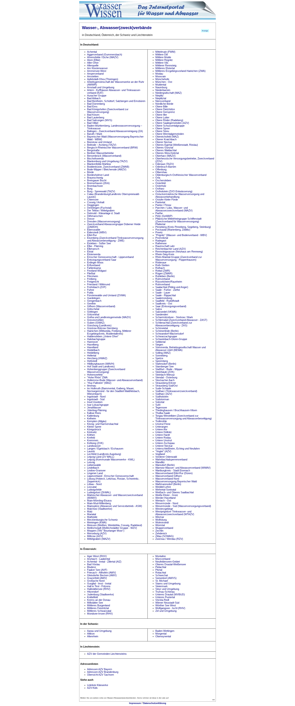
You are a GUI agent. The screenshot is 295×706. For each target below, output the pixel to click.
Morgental (160, 633)
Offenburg (160, 169)
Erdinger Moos (95, 262)
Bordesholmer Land (98, 175)
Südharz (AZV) (163, 394)
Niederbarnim (162, 90)
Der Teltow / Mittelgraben (101, 210)
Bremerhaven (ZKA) (98, 183)
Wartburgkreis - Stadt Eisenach (172, 470)
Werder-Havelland (165, 497)
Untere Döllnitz (163, 432)
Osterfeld (160, 183)
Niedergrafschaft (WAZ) (168, 92)
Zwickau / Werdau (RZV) (169, 539)
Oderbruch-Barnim (165, 166)
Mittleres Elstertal (165, 68)
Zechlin (159, 530)
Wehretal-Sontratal (165, 489)
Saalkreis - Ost (163, 303)
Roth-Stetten (162, 265)
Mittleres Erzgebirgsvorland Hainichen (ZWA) (180, 71)
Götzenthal (93, 314)
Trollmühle (161, 421)
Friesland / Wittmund (98, 284)
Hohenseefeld (94, 374)
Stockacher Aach (164, 380)
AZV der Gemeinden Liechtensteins (107, 653)
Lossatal (91, 487)
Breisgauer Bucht (96, 180)
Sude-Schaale (163, 388)
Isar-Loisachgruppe (98, 404)
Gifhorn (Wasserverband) (101, 306)
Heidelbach (93, 350)
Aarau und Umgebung (99, 631)
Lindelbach (93, 467)
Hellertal (91, 355)
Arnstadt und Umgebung (100, 87)
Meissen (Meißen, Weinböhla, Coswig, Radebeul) (114, 525)
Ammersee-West (96, 71)
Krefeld (91, 437)
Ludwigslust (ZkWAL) (99, 492)
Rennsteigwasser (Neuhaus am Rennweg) (179, 251)
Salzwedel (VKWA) (166, 311)
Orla (157, 177)
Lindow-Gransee (96, 470)
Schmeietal (161, 328)
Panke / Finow (163, 205)
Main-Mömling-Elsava (99, 500)
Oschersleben (163, 180)
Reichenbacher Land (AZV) (170, 248)
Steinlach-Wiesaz (165, 374)
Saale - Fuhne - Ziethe (167, 290)
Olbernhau (161, 172)
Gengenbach (94, 300)
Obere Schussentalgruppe (170, 125)
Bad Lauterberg (95, 117)
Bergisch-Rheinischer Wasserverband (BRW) (112, 147)
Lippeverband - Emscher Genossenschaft (110, 476)
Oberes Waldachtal (166, 150)
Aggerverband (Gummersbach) (104, 54)
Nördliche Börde (164, 103)
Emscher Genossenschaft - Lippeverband (110, 257)
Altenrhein (92, 636)
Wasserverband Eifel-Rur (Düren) (174, 473)
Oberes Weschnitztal (167, 153)
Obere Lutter (162, 117)
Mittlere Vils (161, 62)
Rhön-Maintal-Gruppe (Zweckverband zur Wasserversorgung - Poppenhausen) (178, 258)
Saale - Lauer (162, 292)
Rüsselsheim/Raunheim (168, 281)
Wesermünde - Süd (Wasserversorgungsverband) (183, 506)
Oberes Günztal (164, 147)
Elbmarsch (93, 248)
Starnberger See (164, 366)
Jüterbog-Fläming (97, 410)
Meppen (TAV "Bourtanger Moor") (105, 530)
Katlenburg (93, 415)
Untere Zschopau (165, 443)
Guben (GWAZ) (95, 322)
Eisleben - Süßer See (99, 243)
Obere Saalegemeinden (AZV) (172, 123)
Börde (90, 172)
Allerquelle (93, 65)
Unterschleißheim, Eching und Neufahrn (177, 448)
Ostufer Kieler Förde (166, 199)
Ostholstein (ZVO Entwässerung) (173, 191)
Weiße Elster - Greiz (166, 495)
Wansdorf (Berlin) (165, 465)
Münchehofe (162, 79)
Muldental (160, 84)
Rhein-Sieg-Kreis (164, 254)
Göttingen (92, 311)
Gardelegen (93, 298)
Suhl (157, 404)
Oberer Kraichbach (166, 139)
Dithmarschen (95, 216)
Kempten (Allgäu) (96, 421)
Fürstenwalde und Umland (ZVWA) (106, 295)
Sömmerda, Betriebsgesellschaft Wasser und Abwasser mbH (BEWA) (180, 348)
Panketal (160, 202)
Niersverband (162, 101)
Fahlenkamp (94, 268)
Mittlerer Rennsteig (165, 65)
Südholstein (161, 396)
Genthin (91, 303)
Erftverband (93, 265)
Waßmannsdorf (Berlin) (168, 484)
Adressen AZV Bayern (99, 669)
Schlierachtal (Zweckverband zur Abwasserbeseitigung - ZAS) (173, 324)
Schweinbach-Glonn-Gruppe (171, 339)
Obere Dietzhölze (165, 109)
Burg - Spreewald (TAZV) (101, 191)
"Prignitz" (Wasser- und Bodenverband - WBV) (181, 235)
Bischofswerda (95, 158)
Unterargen (161, 426)
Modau (159, 73)
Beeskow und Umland (99, 142)
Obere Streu (162, 131)
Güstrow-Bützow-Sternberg (102, 328)
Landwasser (94, 445)
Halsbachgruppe (96, 339)
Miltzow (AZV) (95, 536)
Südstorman (162, 399)
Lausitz (91, 451)
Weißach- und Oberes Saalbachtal (174, 492)
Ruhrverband (162, 279)
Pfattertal (160, 224)
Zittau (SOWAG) (164, 536)
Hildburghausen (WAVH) (100, 363)
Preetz (159, 232)
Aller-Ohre (93, 62)
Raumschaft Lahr (165, 246)
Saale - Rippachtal (165, 295)
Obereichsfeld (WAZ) (167, 136)
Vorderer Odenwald (166, 456)
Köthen (91, 435)
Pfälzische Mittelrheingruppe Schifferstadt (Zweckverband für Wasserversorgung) (178, 220)
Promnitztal (161, 238)
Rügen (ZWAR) (163, 273)
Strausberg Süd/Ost (166, 385)
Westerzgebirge (164, 508)
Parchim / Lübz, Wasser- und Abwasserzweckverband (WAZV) (174, 209)
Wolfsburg (161, 519)
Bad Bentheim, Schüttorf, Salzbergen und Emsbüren (116, 101)
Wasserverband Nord (167, 478)
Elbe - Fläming (95, 246)
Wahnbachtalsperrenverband (171, 459)
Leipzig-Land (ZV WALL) (100, 456)
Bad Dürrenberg (96, 103)
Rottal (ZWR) (162, 270)
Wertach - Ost (163, 500)
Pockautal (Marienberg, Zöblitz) (172, 229)
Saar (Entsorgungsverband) (170, 306)
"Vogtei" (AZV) (163, 451)
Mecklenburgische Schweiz (102, 519)
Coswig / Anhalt (95, 202)
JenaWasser (94, 407)
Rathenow (161, 243)
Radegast (160, 240)
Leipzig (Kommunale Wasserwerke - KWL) (111, 459)
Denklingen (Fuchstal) (99, 207)
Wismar (159, 517)
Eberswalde (93, 229)
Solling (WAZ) (163, 352)
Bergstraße (93, 150)
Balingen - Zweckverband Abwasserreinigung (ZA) (115, 131)
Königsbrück (94, 429)
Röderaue (160, 262)
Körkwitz (92, 432)
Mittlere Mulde (163, 57)
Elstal (90, 251)
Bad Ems (92, 106)
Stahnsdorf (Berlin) (165, 363)
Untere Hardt (162, 435)
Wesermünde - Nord (166, 503)
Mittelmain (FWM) (165, 51)
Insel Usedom (95, 402)
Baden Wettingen (164, 631)
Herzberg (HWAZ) (97, 358)
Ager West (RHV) (97, 556)
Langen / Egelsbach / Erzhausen (105, 448)
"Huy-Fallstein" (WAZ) (99, 383)
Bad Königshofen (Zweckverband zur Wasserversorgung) (107, 110)
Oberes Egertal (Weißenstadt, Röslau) (176, 144)
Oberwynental (163, 636)
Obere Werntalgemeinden (169, 134)
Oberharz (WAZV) (165, 155)
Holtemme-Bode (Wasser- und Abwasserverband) (115, 380)
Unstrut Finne (162, 424)
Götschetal (93, 309)
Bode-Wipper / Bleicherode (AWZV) (106, 169)
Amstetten (93, 76)
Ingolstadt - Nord (96, 396)
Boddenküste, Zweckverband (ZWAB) (108, 166)
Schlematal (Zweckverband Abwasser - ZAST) (181, 320)
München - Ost (163, 82)
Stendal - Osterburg (166, 377)
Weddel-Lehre (163, 487)
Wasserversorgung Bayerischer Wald (176, 481)
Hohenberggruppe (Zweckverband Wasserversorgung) (106, 370)
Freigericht (93, 281)
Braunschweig (95, 177)
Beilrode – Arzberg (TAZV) (101, 144)
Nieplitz (159, 95)
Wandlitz (160, 462)
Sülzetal (159, 402)
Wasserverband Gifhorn (168, 476)
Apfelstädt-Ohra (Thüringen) (102, 79)
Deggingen (93, 205)
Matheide (92, 517)
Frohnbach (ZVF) (96, 287)
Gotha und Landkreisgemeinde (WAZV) (109, 317)
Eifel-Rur (92, 235)
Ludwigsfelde (94, 489)
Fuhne (90, 290)
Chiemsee (93, 199)
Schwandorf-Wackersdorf (169, 333)
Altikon (91, 633)
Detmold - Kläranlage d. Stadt (103, 213)
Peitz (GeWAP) (163, 216)
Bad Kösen (93, 114)
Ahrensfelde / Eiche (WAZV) (102, 57)
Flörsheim (92, 276)
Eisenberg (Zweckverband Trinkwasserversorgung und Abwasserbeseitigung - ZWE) (115, 239)
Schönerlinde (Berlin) (167, 331)
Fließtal (91, 273)
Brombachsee (95, 186)
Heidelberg (93, 352)
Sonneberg (161, 355)
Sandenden (161, 314)
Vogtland (160, 454)
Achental (92, 51)
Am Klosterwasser (97, 68)
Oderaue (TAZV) (164, 164)
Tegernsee (161, 407)
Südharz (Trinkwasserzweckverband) (176, 391)
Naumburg (161, 87)
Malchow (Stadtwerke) (99, 508)
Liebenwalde (94, 465)
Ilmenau (91, 385)
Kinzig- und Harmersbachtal (102, 424)
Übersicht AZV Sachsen (100, 674)
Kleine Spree (94, 426)
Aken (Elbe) (93, 60)
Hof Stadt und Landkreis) (101, 366)
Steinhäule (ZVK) (164, 372)
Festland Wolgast (96, 270)
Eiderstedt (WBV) (97, 232)
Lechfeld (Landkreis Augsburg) (104, 454)
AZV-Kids (92, 688)
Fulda (90, 292)
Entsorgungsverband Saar (101, 259)
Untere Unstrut (163, 440)
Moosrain (160, 76)
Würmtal (160, 525)
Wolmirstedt (162, 522)
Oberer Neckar (163, 142)
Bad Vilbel (92, 123)
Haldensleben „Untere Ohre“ (102, 336)
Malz (90, 511)
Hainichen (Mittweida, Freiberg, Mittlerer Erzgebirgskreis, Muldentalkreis (109, 332)
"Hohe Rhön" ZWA (97, 377)
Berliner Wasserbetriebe (100, 153)
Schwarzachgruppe (166, 336)
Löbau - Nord (94, 484)
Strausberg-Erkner (165, 383)
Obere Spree (162, 128)
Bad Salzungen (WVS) (99, 120)
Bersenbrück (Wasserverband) (104, 155)
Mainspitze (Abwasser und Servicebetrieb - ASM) (114, 506)
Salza (158, 309)
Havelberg (93, 344)
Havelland (92, 347)
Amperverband (95, 73)
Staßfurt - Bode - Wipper (168, 369)
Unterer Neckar (164, 445)
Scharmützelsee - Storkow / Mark (174, 317)
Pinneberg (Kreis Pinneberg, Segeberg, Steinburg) (183, 227)
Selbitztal (160, 342)
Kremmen (92, 440)
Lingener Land (95, 473)
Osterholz (160, 186)
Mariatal (91, 514)
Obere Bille (161, 106)
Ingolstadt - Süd (95, 399)
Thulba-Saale (162, 413)
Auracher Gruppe (96, 95)
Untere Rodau (163, 437)
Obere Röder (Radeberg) (169, 120)
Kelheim (91, 418)
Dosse (90, 218)
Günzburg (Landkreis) (99, 325)
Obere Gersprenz (165, 112)
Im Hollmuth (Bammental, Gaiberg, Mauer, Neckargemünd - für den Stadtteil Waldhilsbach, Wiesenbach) (113, 391)
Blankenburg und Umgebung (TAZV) (107, 161)
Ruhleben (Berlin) (165, 276)
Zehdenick (161, 533)
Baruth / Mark (94, 134)
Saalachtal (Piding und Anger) (171, 287)
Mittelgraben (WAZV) (98, 539)
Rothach (160, 268)
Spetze (159, 358)
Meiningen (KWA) (97, 522)
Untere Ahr (161, 429)
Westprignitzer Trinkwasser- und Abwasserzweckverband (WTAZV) (174, 513)
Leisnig (91, 462)
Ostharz (159, 188)
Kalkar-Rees (94, 413)
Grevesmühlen (95, 320)
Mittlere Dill (161, 54)
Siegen (159, 344)
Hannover (92, 342)
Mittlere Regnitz (164, 60)
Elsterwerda (93, 254)
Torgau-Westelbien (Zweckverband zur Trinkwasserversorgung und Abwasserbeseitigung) (183, 417)
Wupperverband (164, 528)
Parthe (159, 213)
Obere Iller (161, 114)
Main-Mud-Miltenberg (99, 503)
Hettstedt (92, 361)
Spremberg (161, 361)
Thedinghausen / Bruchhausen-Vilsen (176, 410)
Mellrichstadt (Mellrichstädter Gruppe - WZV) (112, 528)
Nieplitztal (160, 98)
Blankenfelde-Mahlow (99, 164)
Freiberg (91, 279)
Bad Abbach (94, 98)
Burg (89, 188)
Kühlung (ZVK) (95, 443)
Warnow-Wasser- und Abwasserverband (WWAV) (182, 467)
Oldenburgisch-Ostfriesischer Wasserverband (180, 175)
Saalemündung (163, 298)
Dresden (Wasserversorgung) (103, 221)
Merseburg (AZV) (97, 533)
